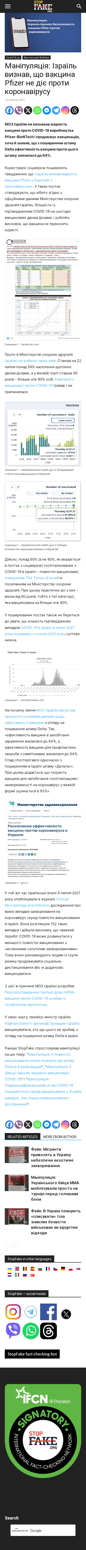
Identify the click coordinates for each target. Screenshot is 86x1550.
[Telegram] (56, 110)
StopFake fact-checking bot (32, 1354)
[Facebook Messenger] (47, 110)
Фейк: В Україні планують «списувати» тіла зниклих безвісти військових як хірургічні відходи (56, 1222)
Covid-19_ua (13, 57)
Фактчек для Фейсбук (36, 57)
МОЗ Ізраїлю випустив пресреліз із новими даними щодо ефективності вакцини (40, 716)
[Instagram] (65, 110)
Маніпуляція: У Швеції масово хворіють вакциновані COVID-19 (38, 1072)
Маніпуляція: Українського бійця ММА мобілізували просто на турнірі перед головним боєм (55, 1188)
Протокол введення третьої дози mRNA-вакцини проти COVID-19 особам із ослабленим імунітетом (40, 998)
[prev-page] (8, 1245)
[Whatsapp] (37, 110)
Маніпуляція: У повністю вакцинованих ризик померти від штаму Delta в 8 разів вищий (39, 1060)
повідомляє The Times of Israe (31, 578)
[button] (7, 6)
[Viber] (19, 110)
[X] (28, 110)
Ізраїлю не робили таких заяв (30, 360)
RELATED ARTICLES (23, 1137)
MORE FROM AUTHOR (59, 1137)
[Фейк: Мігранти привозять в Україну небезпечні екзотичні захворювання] (17, 1155)
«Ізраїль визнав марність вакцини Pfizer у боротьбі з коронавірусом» (41, 180)
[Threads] (74, 110)
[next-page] (15, 1245)
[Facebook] (9, 110)
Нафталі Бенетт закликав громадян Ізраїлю (42, 1023)
